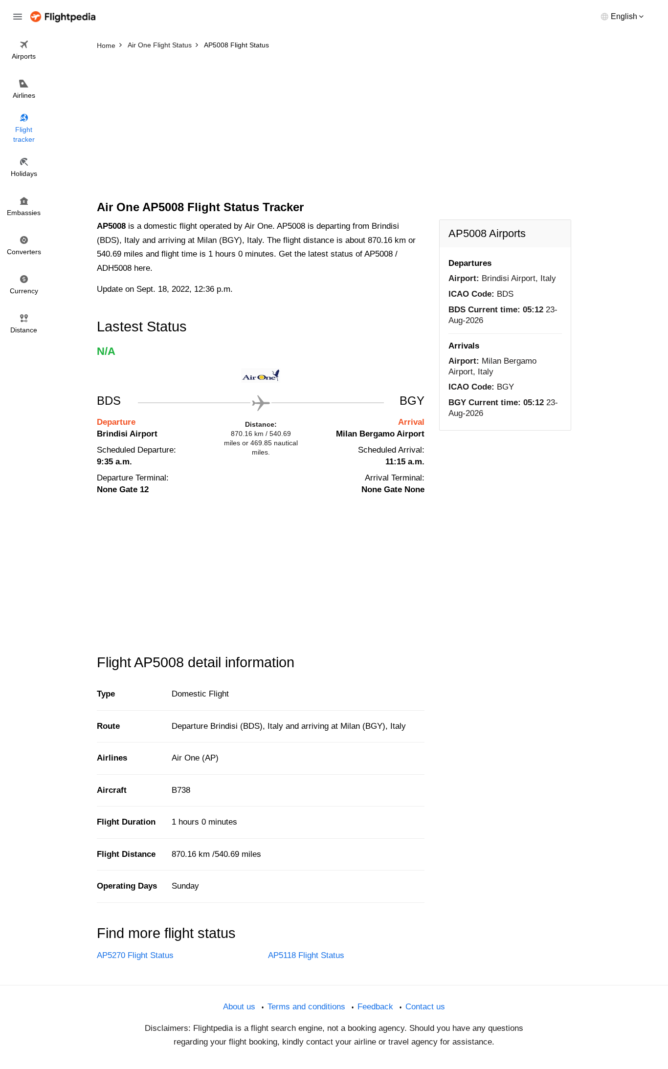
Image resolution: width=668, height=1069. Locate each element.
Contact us (425, 1006)
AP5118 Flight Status (306, 955)
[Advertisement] (334, 127)
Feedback (375, 1006)
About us (239, 1006)
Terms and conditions (306, 1006)
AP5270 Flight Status (135, 955)
